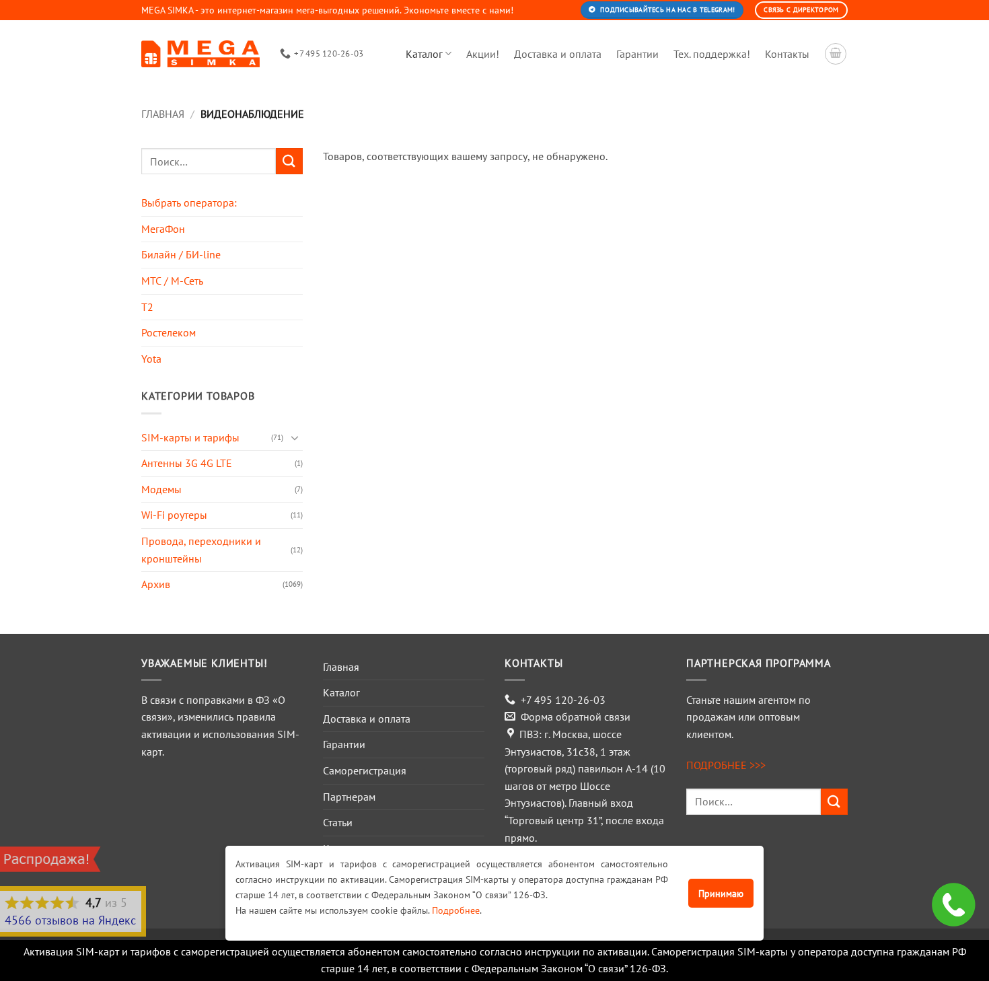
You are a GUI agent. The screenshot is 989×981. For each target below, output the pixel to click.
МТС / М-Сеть (172, 280)
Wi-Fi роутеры (174, 514)
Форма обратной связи (575, 716)
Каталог (424, 54)
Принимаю (720, 893)
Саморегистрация (364, 770)
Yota (151, 358)
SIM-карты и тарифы (190, 437)
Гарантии (637, 54)
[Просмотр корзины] (835, 54)
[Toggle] (295, 437)
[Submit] (289, 161)
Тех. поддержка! (711, 54)
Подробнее (456, 910)
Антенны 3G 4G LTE (186, 463)
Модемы (161, 489)
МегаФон (163, 228)
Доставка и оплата (557, 54)
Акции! (482, 54)
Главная (162, 113)
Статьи (338, 822)
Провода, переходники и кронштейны (201, 549)
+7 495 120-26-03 (563, 699)
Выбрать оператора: (189, 202)
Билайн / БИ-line (181, 254)
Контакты (787, 54)
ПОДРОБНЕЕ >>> (726, 765)
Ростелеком (168, 332)
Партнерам (349, 796)
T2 (147, 307)
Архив (155, 584)
